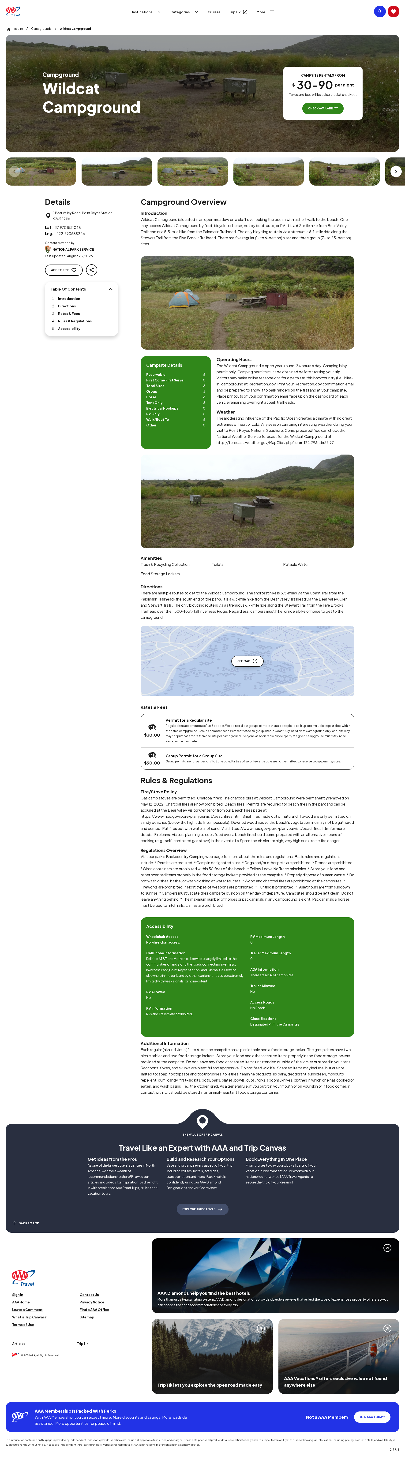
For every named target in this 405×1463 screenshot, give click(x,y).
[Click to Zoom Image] (41, 171)
